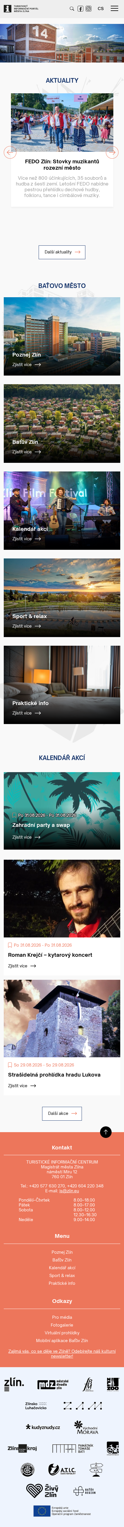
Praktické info (62, 1283)
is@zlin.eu (69, 1190)
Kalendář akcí (62, 1267)
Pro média (62, 1317)
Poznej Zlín (62, 1252)
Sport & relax (62, 1275)
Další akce (58, 1113)
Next (114, 39)
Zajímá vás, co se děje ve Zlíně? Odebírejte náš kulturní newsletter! (62, 1354)
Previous (7, 39)
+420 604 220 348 (85, 1185)
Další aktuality (59, 251)
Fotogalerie (62, 1325)
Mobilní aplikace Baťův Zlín (62, 1340)
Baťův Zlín (62, 1259)
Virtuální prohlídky (62, 1332)
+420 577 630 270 (47, 1185)
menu (114, 9)
